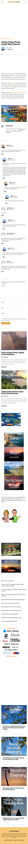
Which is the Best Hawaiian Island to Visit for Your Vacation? (13, 595)
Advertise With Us (8, 840)
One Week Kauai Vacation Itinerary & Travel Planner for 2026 (13, 758)
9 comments (10, 49)
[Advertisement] (14, 21)
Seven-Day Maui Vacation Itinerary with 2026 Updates (13, 788)
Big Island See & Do (13, 707)
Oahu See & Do (6, 799)
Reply (2, 154)
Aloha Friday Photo (5, 38)
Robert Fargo (10, 233)
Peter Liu (9, 145)
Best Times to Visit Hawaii (7, 580)
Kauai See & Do (6, 739)
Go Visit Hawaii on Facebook (15, 131)
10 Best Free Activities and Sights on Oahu (11, 617)
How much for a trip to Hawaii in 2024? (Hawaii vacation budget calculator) (12, 585)
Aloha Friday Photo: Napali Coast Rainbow (12, 353)
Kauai (14, 333)
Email (2, 307)
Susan (8, 261)
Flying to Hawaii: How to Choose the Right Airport (13, 599)
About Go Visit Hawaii (19, 840)
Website (3, 313)
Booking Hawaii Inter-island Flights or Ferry (11, 610)
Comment (3, 285)
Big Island (5, 707)
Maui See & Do (6, 769)
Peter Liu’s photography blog (19, 92)
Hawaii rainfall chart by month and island (11, 606)
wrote (13, 83)
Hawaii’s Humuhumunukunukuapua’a (9, 614)
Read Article (4, 366)
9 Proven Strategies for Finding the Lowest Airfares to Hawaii (13, 590)
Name (2, 302)
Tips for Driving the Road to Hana (9, 621)
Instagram (8, 132)
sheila (9, 158)
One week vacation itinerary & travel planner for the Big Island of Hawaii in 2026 (14, 727)
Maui (12, 38)
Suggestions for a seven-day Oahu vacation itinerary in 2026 (13, 818)
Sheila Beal (8, 47)
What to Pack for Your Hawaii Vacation (10, 603)
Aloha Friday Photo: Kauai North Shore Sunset (12, 392)
